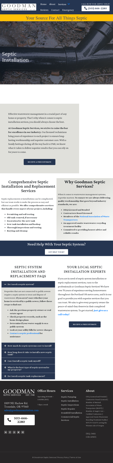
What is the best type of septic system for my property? (28, 368)
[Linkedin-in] (5, 432)
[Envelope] (22, 432)
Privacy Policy (63, 457)
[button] (28, 284)
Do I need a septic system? (21, 284)
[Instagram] (14, 432)
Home (43, 4)
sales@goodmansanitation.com (21, 410)
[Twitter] (18, 432)
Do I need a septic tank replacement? (26, 376)
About (52, 4)
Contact (55, 10)
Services (62, 4)
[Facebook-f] (9, 432)
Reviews (44, 10)
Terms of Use (75, 457)
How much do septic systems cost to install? (30, 346)
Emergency (68, 10)
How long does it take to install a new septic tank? (30, 353)
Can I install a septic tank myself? (24, 361)
